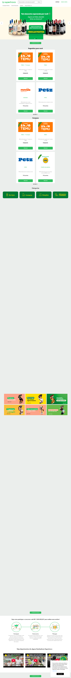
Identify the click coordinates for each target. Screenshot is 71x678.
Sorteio (21, 5)
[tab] (35, 38)
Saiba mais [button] (55, 670)
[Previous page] (1, 23)
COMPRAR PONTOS (35, 612)
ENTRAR (57, 2)
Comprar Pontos (6, 5)
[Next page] (69, 23)
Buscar (39, 2)
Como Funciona (14, 5)
